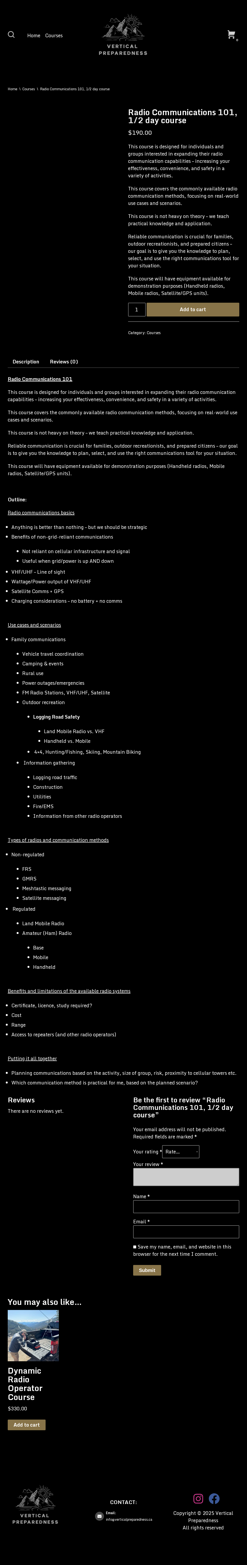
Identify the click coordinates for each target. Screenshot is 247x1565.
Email (141, 1221)
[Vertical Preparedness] (123, 35)
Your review (148, 1164)
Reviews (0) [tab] (64, 362)
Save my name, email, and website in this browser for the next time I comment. (182, 1250)
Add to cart (193, 309)
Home (33, 35)
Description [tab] (26, 362)
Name (141, 1196)
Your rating (147, 1151)
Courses (54, 35)
